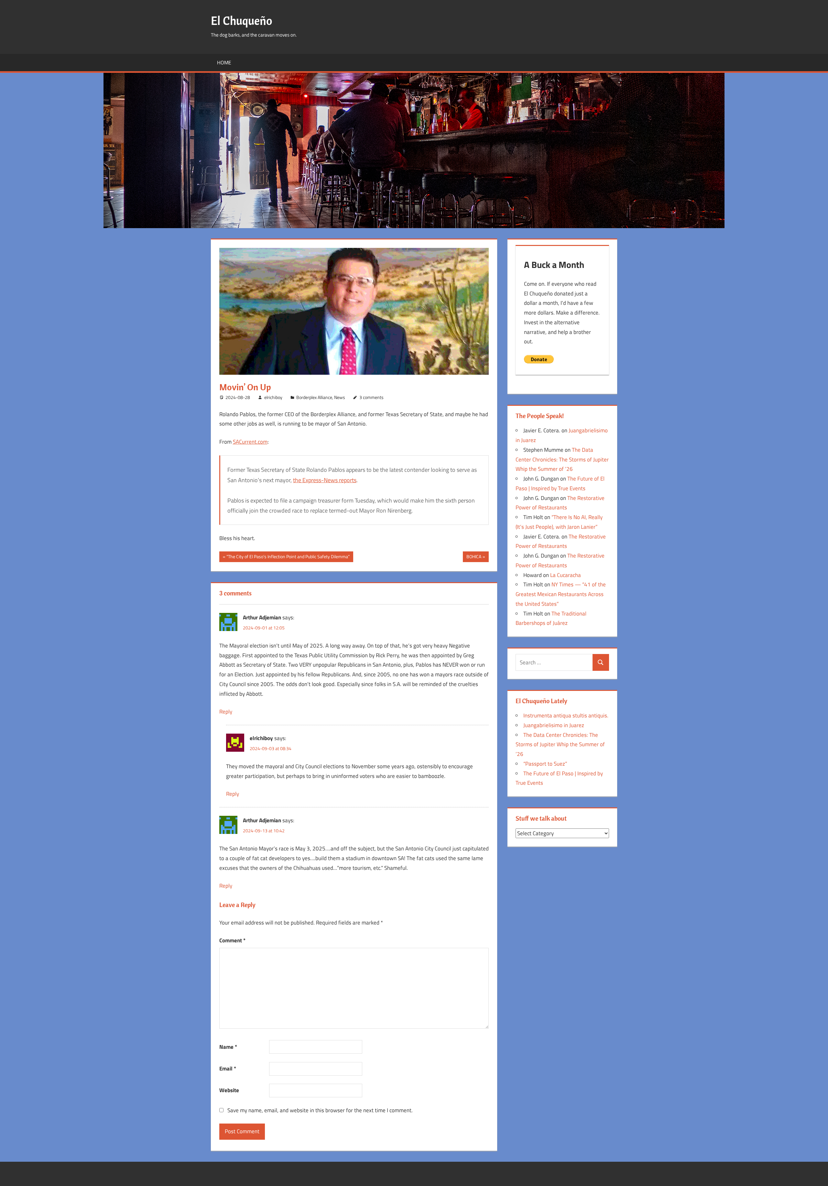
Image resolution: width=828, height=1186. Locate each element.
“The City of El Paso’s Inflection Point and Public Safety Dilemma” (288, 557)
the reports (324, 480)
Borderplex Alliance (314, 397)
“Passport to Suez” (545, 763)
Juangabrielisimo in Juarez (553, 725)
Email (227, 1068)
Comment (232, 940)
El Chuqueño (241, 20)
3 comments (371, 397)
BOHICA (473, 557)
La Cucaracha (565, 575)
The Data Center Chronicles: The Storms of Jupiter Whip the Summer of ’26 (562, 459)
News (339, 397)
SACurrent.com (250, 442)
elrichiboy (273, 397)
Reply (225, 711)
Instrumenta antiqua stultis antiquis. (565, 715)
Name (228, 1047)
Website (229, 1090)
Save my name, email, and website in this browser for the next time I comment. (320, 1110)
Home (224, 62)
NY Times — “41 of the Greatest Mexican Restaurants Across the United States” (561, 594)
